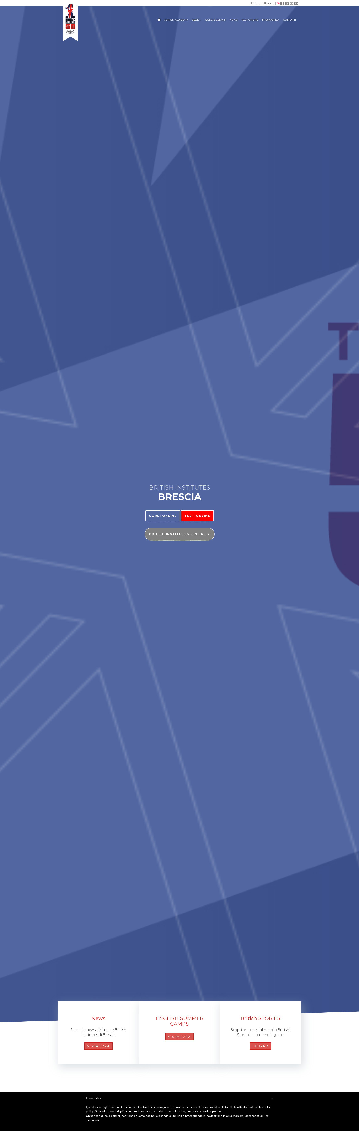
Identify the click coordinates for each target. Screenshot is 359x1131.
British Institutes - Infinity (179, 534)
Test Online (197, 516)
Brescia (269, 3)
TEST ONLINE (250, 19)
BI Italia (255, 3)
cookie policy (211, 1111)
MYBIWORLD (270, 19)
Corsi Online (163, 516)
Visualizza (98, 1046)
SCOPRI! (260, 1046)
